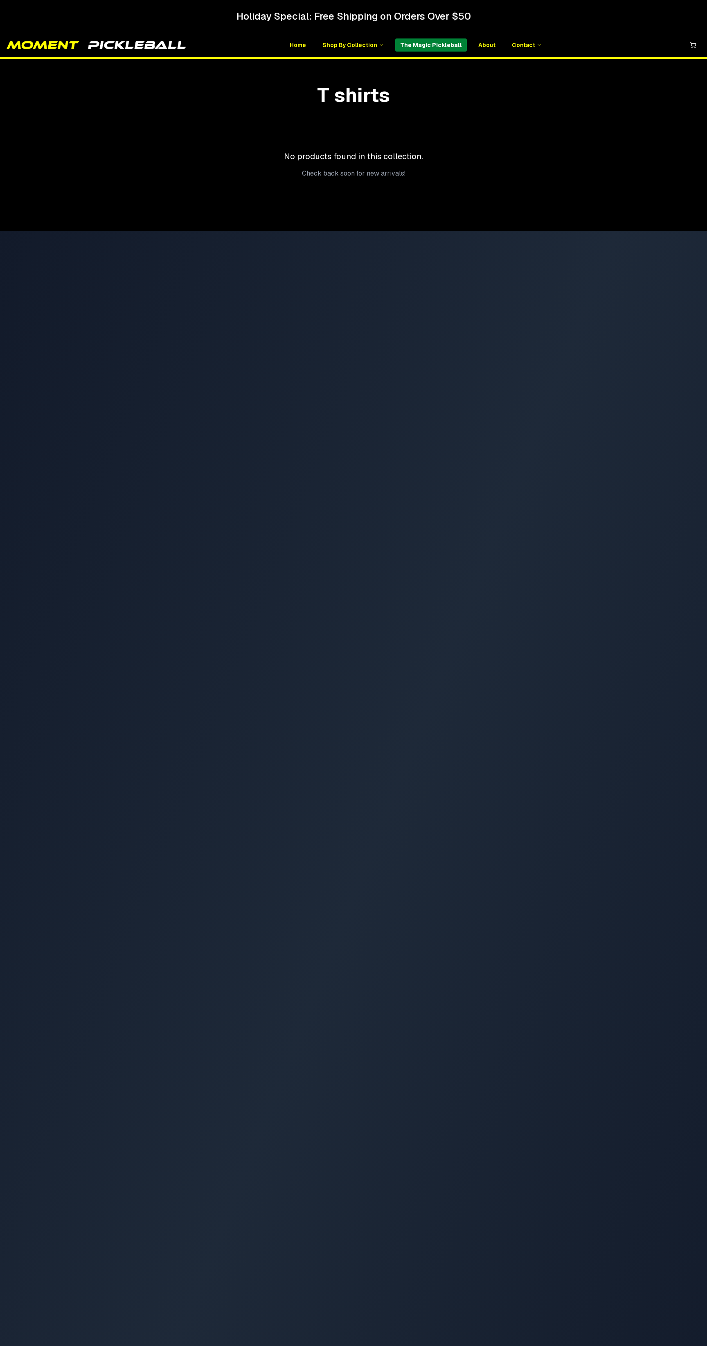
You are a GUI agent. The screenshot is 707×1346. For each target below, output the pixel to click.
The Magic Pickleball (431, 45)
